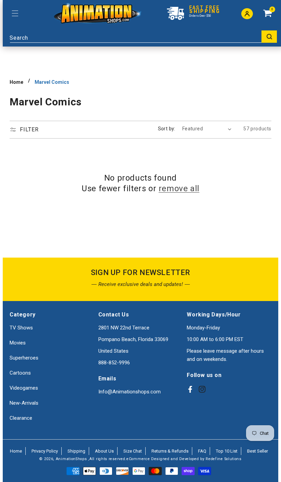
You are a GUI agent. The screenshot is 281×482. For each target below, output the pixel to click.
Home (16, 82)
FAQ (202, 451)
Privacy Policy (45, 451)
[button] (14, 13)
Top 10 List (226, 451)
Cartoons (20, 373)
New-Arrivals (24, 403)
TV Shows (21, 328)
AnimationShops (71, 459)
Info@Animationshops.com (129, 392)
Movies (18, 343)
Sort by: (166, 128)
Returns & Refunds (169, 451)
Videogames (24, 388)
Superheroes (24, 358)
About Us (104, 451)
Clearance (21, 418)
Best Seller (257, 451)
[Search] (269, 36)
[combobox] (143, 36)
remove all (179, 188)
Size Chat (132, 451)
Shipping (76, 451)
